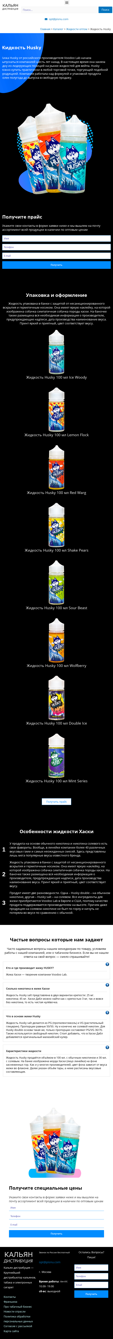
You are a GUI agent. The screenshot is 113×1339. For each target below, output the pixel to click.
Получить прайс (56, 801)
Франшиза (10, 1301)
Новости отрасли (14, 1311)
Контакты (10, 1297)
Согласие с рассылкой (18, 1326)
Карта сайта (11, 1331)
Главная (45, 29)
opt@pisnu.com (49, 1262)
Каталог (58, 29)
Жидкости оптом (76, 29)
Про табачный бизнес (18, 1306)
